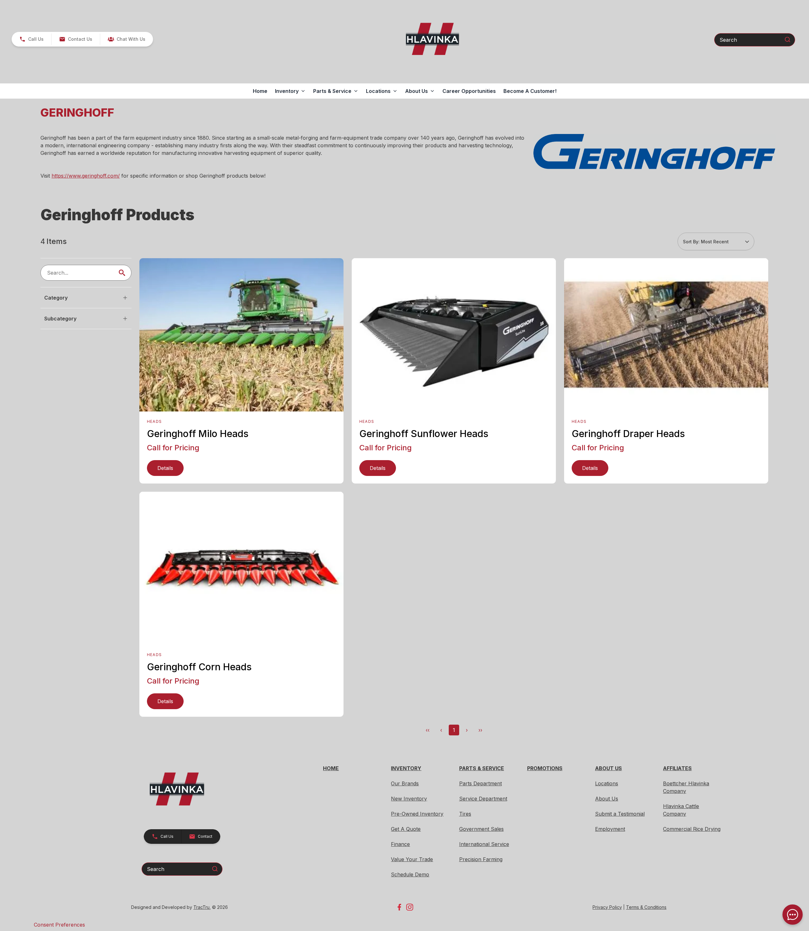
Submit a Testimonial (620, 814)
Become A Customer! (530, 91)
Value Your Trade (412, 859)
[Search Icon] (123, 272)
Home (260, 91)
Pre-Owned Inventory (417, 814)
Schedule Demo (410, 874)
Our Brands (405, 783)
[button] (31, 39)
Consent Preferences (59, 925)
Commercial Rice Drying (692, 829)
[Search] (787, 39)
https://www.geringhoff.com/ (86, 176)
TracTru (201, 907)
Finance (400, 844)
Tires (465, 814)
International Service (484, 844)
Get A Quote (406, 829)
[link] (126, 39)
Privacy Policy (607, 907)
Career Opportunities (469, 91)
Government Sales (481, 829)
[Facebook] (399, 907)
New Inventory (409, 798)
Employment (610, 829)
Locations (606, 783)
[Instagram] (410, 907)
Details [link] (165, 468)
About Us (606, 798)
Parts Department (480, 783)
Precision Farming (480, 859)
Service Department (483, 798)
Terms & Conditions (646, 907)
